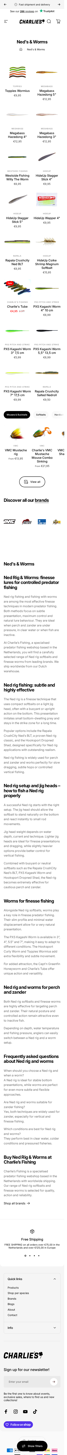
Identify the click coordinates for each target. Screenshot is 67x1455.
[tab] (17, 414)
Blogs (11, 1304)
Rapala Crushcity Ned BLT (17, 262)
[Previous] (5, 4)
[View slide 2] (30, 1256)
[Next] (59, 4)
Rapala (17, 256)
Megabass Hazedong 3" (46, 135)
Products (13, 1287)
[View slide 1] (25, 1256)
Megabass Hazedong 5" (46, 92)
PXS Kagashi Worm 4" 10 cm (46, 308)
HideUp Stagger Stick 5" (17, 220)
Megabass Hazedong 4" (17, 135)
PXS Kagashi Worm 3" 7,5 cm (17, 351)
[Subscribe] (54, 1382)
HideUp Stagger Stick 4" (47, 177)
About (11, 1309)
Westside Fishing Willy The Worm (17, 177)
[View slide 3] (34, 1256)
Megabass (47, 86)
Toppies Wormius (17, 91)
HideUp (47, 171)
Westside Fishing (17, 171)
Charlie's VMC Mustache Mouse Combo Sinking (42, 455)
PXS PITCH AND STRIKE (46, 302)
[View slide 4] (39, 1256)
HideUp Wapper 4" (47, 218)
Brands (12, 1298)
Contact (12, 1315)
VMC (15, 446)
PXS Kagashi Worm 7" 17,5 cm (17, 393)
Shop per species (18, 1293)
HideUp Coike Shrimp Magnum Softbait (47, 264)
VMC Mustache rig (16, 452)
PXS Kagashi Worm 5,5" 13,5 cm (46, 351)
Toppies (17, 86)
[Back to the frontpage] (20, 49)
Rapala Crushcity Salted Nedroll (47, 393)
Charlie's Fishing (17, 302)
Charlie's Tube (17, 306)
